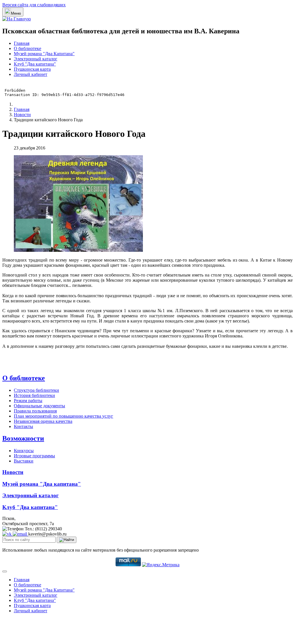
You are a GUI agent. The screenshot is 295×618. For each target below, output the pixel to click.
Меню (16, 13)
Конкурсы (24, 450)
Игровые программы (34, 455)
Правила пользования (35, 410)
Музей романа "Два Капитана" (44, 53)
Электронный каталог (35, 58)
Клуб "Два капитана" (35, 64)
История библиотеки (34, 395)
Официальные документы (39, 405)
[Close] (4, 571)
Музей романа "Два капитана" (41, 484)
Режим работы (28, 400)
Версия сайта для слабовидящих (34, 4)
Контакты (23, 426)
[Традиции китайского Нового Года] (78, 250)
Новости (12, 472)
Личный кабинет (30, 74)
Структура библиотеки (36, 390)
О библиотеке (27, 48)
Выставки (23, 460)
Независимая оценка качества (43, 421)
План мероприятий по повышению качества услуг (63, 416)
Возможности (23, 438)
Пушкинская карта (32, 69)
